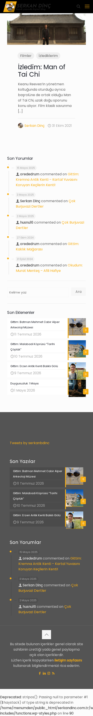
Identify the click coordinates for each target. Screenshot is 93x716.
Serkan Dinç (34, 125)
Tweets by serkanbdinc (30, 442)
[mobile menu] (87, 6)
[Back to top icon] (46, 634)
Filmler (26, 55)
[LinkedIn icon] (44, 673)
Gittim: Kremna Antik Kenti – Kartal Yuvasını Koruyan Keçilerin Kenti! (47, 179)
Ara (78, 291)
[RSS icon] (53, 673)
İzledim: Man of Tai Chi (41, 70)
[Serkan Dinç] (27, 6)
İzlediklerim (48, 55)
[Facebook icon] (39, 673)
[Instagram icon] (48, 673)
